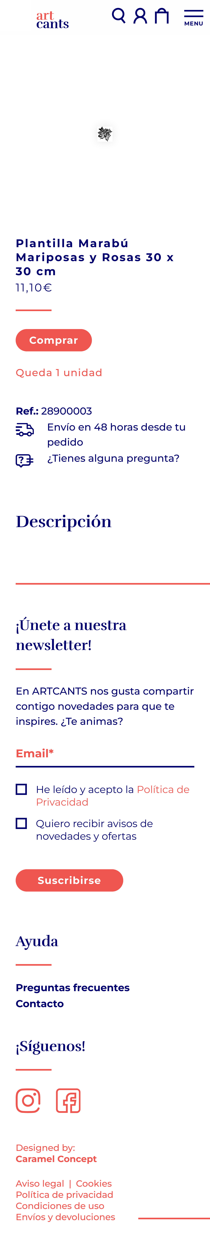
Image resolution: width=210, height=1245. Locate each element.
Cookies (94, 1183)
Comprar (54, 340)
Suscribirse (69, 880)
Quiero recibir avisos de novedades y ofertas (94, 829)
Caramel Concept (56, 1158)
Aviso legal (40, 1183)
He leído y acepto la (113, 795)
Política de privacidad (64, 1194)
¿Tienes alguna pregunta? (113, 458)
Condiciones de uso (60, 1205)
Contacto (40, 1003)
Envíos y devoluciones (65, 1217)
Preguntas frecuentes (73, 987)
